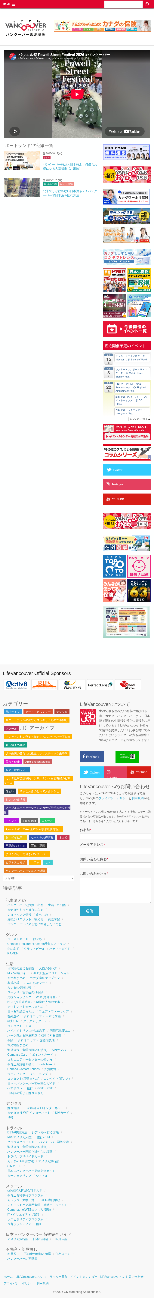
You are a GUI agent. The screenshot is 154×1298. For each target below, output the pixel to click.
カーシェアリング (19, 1175)
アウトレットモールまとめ (25, 1006)
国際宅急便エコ (60, 1030)
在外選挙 (13, 1016)
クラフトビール (34, 948)
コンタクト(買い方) (57, 1078)
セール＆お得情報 (42, 837)
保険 (10, 1040)
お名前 (85, 830)
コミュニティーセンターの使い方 (29, 1059)
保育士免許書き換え (20, 1064)
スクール (11, 728)
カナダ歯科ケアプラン (45, 978)
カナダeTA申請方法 (20, 1161)
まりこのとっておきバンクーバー (27, 854)
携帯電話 (13, 1108)
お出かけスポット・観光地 (25, 919)
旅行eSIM (43, 1137)
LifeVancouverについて (31, 1276)
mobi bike (45, 1064)
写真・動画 (38, 845)
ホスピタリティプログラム (25, 1219)
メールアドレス (92, 844)
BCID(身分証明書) (19, 1002)
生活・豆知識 (57, 905)
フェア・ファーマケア (54, 1011)
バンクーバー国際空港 (54, 1142)
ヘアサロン (14, 1088)
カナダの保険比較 (19, 987)
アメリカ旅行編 (48, 1161)
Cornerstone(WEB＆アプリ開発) (29, 1209)
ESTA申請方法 (17, 1132)
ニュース (47, 820)
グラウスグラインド (20, 1142)
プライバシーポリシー (114, 798)
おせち (37, 939)
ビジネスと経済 (15, 862)
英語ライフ (13, 711)
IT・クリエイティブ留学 (23, 1214)
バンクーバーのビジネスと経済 (25, 870)
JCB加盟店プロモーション (51, 973)
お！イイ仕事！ (15, 837)
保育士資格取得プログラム (25, 1195)
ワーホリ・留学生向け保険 (25, 992)
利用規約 (138, 798)
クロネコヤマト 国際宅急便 (36, 1040)
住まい (10, 791)
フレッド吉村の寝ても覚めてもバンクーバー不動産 (38, 736)
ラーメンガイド (17, 939)
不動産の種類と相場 (37, 1253)
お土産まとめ (16, 978)
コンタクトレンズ (19, 1026)
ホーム (8, 1276)
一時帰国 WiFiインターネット (44, 1108)
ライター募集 (59, 1276)
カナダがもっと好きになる (25, 909)
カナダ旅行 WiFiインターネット (28, 1112)
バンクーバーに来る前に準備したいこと (34, 924)
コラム (35, 862)
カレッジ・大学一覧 (20, 1200)
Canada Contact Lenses (23, 1069)
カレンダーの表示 (139, 419)
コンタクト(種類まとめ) (23, 1078)
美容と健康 (13, 761)
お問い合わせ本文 (94, 874)
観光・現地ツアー (17, 769)
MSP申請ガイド (18, 973)
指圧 (39, 1224)
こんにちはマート (36, 982)
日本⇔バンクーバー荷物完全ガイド (31, 1083)
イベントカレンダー (83, 1276)
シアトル (42, 1175)
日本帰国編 (59, 1239)
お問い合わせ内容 (94, 859)
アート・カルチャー (38, 711)
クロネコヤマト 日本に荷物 (42, 1016)
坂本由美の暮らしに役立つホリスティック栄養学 (37, 753)
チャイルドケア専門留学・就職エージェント (37, 1205)
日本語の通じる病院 (20, 968)
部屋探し (13, 1253)
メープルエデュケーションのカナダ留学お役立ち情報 (37, 810)
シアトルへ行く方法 (45, 1132)
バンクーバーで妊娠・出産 (25, 905)
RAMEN (12, 953)
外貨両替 (50, 1069)
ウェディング (16, 1074)
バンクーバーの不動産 (22, 1258)
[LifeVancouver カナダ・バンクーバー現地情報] (25, 38)
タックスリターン (35, 1021)
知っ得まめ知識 (50, 184)
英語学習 (54, 919)
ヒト (48, 862)
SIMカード (62, 1112)
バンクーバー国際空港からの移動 (29, 1151)
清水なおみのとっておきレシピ (39, 791)
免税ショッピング (19, 997)
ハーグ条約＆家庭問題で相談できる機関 (34, 1035)
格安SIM (13, 1021)
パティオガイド (59, 948)
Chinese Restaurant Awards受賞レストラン (36, 943)
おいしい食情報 (66, 184)
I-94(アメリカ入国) (19, 1137)
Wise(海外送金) (46, 997)
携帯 (10, 1117)
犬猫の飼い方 (48, 968)
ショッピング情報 (19, 914)
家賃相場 (13, 982)
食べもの (42, 914)
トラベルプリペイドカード (25, 1156)
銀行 (30, 1088)
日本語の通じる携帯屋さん (25, 1093)
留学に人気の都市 (48, 1002)
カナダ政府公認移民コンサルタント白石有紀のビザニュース (38, 780)
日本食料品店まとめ (20, 1011)
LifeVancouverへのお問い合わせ (121, 1276)
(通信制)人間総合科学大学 (24, 1190)
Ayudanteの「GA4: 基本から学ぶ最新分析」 (33, 829)
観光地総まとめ (17, 1045)
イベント (11, 820)
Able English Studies (38, 761)
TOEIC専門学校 (49, 1200)
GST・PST (45, 1088)
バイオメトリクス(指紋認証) (26, 1030)
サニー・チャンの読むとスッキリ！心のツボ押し (37, 720)
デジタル (62, 711)
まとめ (47, 158)
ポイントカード (42, 1054)
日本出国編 (40, 1239)
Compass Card (17, 1054)
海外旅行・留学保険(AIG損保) (27, 1050)
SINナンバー (60, 1050)
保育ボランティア (19, 1224)
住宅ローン (62, 1253)
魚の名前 (13, 948)
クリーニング (39, 1074)
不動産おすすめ (15, 845)
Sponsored (29, 820)
